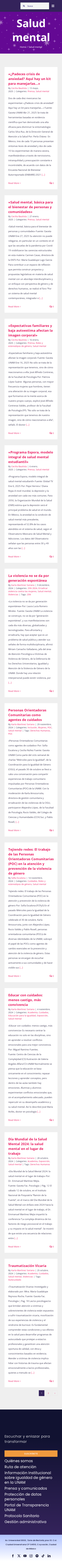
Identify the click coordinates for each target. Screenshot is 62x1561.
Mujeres (42, 727)
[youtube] (24, 1555)
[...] (43, 174)
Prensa (31, 91)
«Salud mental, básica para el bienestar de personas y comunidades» (30, 207)
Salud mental (42, 91)
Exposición (42, 1015)
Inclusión (32, 727)
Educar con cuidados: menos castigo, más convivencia (25, 1000)
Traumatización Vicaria (27, 1265)
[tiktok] (43, 1555)
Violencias (13, 594)
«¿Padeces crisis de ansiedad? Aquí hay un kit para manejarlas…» (29, 79)
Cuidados (32, 881)
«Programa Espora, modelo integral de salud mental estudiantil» (30, 457)
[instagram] (31, 1555)
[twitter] (18, 1555)
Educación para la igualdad (22, 1015)
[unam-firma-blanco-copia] (13, 1416)
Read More (13, 183)
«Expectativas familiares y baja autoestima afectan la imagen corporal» (30, 330)
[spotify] (37, 1555)
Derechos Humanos (40, 730)
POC (50, 727)
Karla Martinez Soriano (22, 585)
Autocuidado (14, 1279)
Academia (33, 1012)
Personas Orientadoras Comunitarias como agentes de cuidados (27, 715)
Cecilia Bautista (19, 88)
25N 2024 (32, 588)
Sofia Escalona (18, 877)
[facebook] (12, 1555)
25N (29, 594)
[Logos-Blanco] (12, 4)
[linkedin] (49, 1555)
